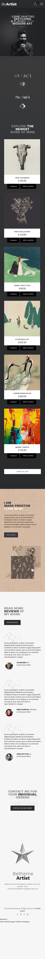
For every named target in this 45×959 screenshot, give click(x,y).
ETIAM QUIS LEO (22, 339)
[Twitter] (21, 914)
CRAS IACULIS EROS (22, 232)
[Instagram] (24, 914)
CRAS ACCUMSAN (22, 178)
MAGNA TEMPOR (22, 447)
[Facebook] (17, 914)
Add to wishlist (28, 186)
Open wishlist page (7, 921)
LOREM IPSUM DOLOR (22, 393)
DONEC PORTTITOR (22, 285)
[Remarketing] (9, 4)
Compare (13, 186)
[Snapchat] (27, 914)
